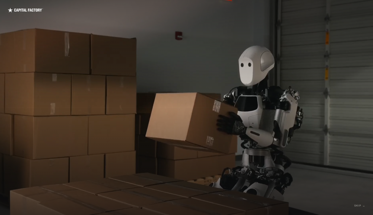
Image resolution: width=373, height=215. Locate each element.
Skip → (359, 205)
